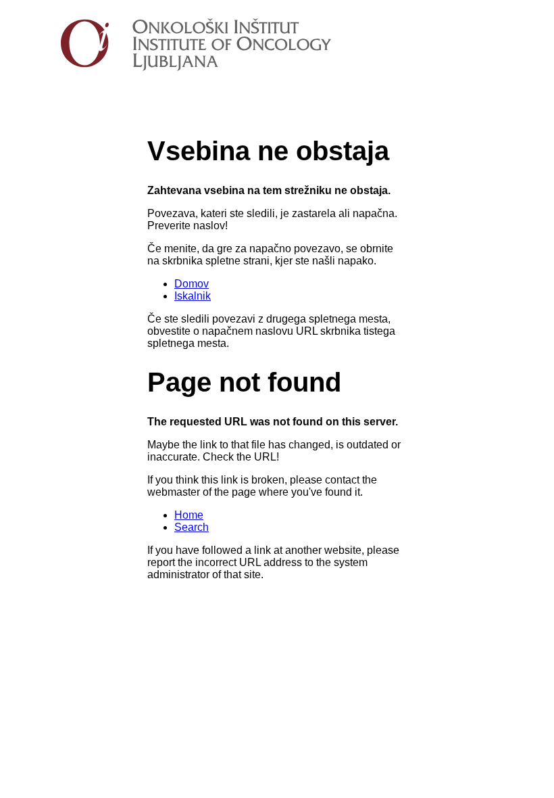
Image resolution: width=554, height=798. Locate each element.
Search (191, 527)
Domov (191, 283)
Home (188, 515)
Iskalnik (192, 296)
